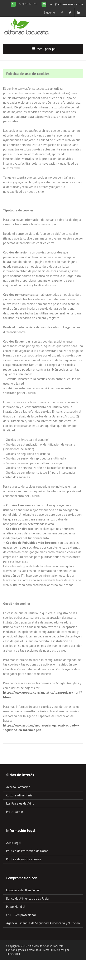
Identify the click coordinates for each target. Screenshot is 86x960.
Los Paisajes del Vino (20, 803)
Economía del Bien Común (23, 890)
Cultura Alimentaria (19, 795)
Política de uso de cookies (23, 859)
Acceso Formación (18, 787)
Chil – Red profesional (21, 915)
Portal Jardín (14, 812)
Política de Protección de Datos (27, 851)
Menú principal (47, 49)
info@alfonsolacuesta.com (66, 4)
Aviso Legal (13, 843)
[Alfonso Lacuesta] (27, 27)
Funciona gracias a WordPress (23, 950)
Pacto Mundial (15, 907)
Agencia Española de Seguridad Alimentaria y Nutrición (43, 923)
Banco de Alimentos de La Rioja (27, 898)
